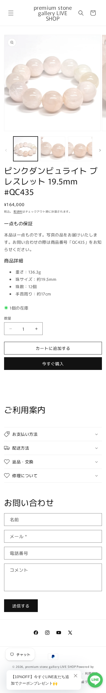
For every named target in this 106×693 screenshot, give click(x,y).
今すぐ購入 (53, 363)
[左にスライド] (6, 150)
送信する (21, 606)
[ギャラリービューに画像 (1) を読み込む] (25, 148)
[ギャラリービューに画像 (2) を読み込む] (52, 148)
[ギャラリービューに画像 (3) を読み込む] (80, 148)
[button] (11, 13)
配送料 (18, 211)
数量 (7, 318)
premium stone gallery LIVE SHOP (50, 666)
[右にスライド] (100, 150)
